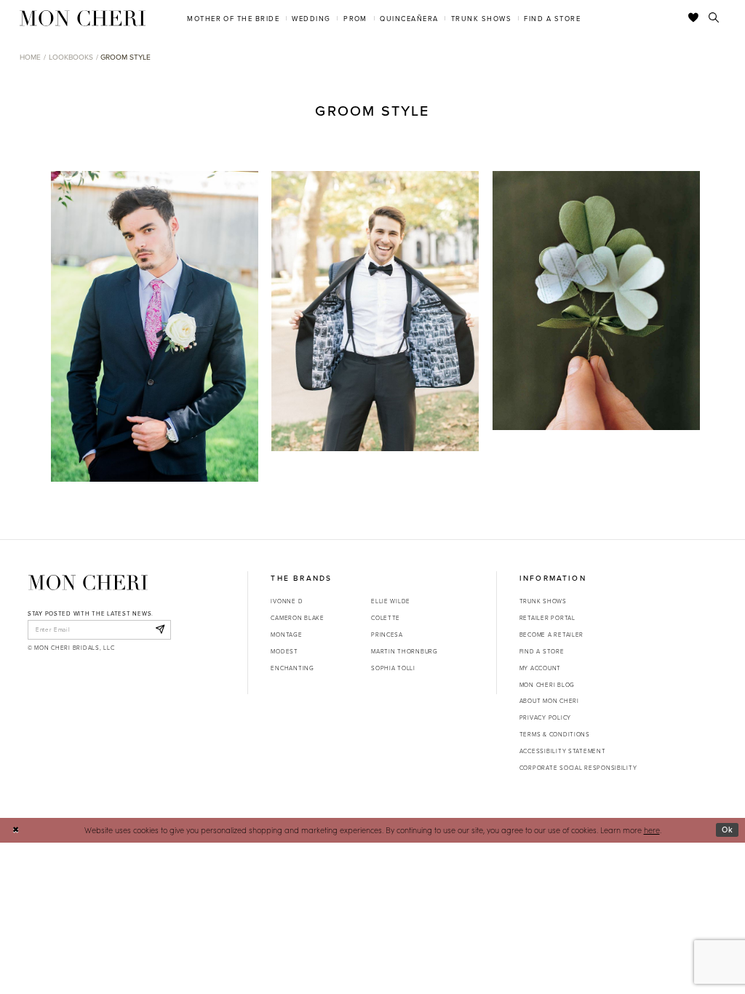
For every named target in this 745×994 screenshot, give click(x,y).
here (652, 829)
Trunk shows (543, 601)
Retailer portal (547, 617)
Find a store (542, 651)
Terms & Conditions (554, 734)
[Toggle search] (714, 18)
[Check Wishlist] (693, 18)
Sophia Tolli (393, 668)
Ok (727, 829)
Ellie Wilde (390, 601)
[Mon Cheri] (88, 582)
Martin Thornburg (404, 651)
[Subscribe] (159, 629)
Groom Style (125, 57)
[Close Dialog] (16, 830)
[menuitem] (233, 17)
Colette (385, 617)
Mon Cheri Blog (547, 684)
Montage (286, 634)
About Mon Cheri (549, 700)
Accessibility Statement (562, 751)
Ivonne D (287, 601)
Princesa (387, 634)
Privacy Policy (545, 717)
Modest (284, 651)
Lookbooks (71, 57)
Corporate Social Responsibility (578, 767)
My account (540, 668)
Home (30, 57)
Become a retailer (551, 634)
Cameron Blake (297, 617)
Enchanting (292, 668)
